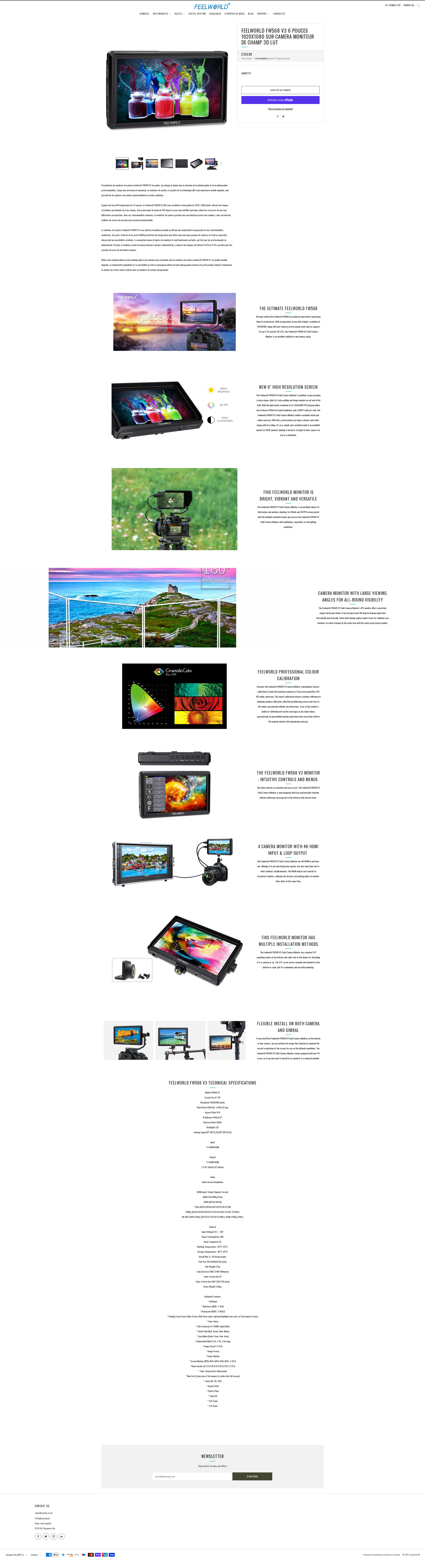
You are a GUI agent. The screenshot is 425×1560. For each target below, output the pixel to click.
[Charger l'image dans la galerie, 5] (181, 163)
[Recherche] (418, 5)
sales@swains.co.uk (43, 1513)
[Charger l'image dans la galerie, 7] (211, 163)
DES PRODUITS (160, 13)
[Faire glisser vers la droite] (221, 164)
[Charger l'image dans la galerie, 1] (122, 163)
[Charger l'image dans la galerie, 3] (152, 163)
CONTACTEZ (279, 13)
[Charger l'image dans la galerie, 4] (167, 163)
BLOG (251, 13)
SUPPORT (262, 13)
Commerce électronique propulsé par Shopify (381, 1554)
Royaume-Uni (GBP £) (15, 1554)
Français (34, 1554)
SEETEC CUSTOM (197, 13)
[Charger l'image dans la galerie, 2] (137, 163)
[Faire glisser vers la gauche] (112, 164)
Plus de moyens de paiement (280, 108)
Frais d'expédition (261, 58)
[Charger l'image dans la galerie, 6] (196, 163)
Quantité (246, 73)
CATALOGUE (215, 13)
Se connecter (393, 5)
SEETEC (178, 13)
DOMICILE (144, 13)
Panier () (409, 5)
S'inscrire (252, 1476)
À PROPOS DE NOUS (235, 13)
